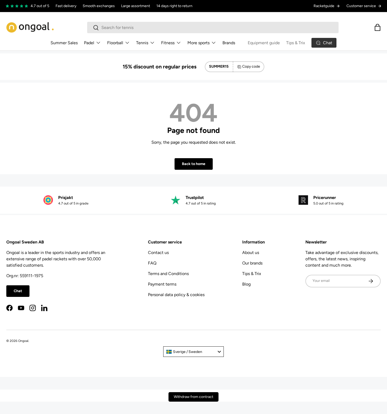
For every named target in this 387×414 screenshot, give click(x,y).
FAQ (152, 263)
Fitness (168, 42)
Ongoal (23, 341)
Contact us (158, 252)
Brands (228, 42)
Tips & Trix (295, 42)
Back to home (193, 164)
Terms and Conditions (168, 273)
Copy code (251, 66)
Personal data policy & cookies (176, 294)
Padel (89, 42)
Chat (18, 291)
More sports (198, 42)
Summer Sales (64, 42)
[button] (377, 27)
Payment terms (162, 284)
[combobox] (213, 27)
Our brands (252, 263)
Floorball (115, 42)
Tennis (142, 42)
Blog (246, 284)
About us (250, 252)
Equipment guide (264, 42)
